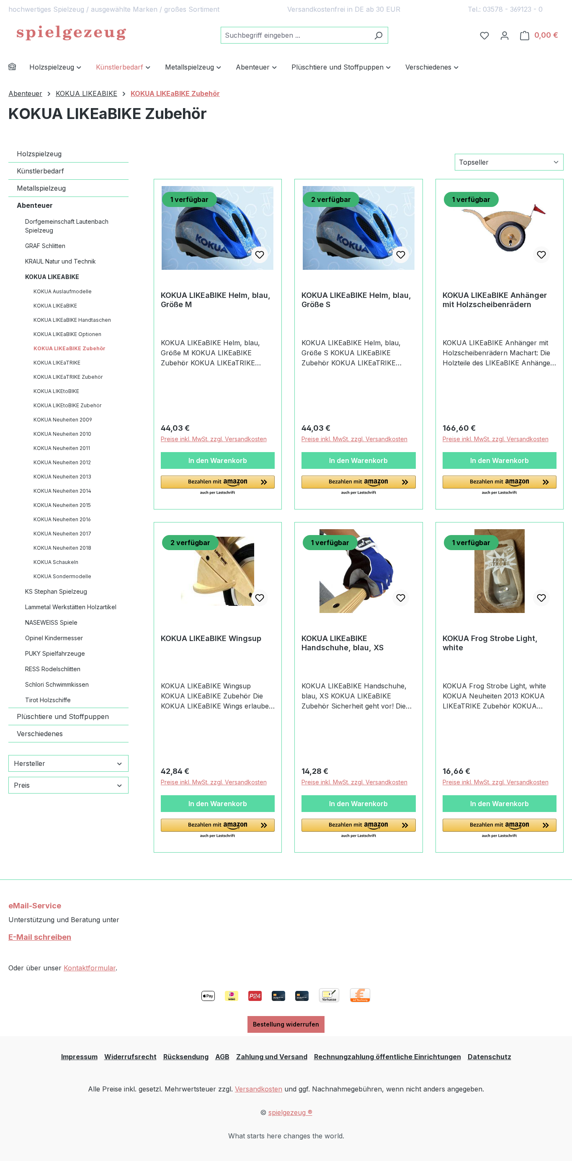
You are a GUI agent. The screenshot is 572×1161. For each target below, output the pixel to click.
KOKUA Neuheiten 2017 (62, 533)
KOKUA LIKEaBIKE (55, 306)
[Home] (18, 68)
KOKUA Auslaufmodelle (62, 291)
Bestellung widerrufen (286, 1024)
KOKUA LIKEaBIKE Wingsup (211, 638)
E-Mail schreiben (39, 937)
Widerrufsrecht (130, 1056)
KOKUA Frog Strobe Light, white (490, 643)
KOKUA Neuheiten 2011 (61, 448)
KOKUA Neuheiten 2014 (62, 491)
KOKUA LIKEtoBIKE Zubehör (67, 405)
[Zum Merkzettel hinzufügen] (259, 254)
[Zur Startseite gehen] (71, 33)
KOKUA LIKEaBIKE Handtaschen (72, 320)
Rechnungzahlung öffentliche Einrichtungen (387, 1056)
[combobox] (295, 35)
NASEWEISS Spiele (51, 622)
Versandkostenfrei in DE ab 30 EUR (343, 9)
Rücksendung (186, 1056)
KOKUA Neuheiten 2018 (62, 548)
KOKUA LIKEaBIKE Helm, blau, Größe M (216, 300)
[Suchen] (378, 35)
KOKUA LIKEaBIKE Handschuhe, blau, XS (342, 643)
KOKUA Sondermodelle (62, 576)
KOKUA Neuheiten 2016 (62, 519)
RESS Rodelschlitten (52, 668)
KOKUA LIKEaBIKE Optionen (67, 334)
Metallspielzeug (41, 188)
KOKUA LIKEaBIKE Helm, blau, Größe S (356, 300)
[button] (218, 486)
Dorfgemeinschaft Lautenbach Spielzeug (66, 226)
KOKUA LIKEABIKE (52, 276)
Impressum (79, 1056)
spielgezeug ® (290, 1112)
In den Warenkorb (217, 460)
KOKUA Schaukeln (55, 562)
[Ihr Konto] (505, 35)
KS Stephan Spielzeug (56, 591)
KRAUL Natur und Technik (60, 261)
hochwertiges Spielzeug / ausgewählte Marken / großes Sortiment (113, 9)
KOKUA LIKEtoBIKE (56, 391)
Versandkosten (258, 1089)
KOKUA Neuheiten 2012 (62, 462)
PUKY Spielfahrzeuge (55, 653)
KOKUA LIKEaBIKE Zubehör (69, 348)
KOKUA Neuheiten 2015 (62, 505)
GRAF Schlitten (45, 245)
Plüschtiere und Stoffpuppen (63, 716)
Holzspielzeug (39, 154)
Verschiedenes (40, 733)
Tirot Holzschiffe (48, 699)
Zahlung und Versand (271, 1056)
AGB (222, 1056)
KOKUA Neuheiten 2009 (62, 419)
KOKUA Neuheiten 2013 (62, 476)
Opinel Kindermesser (54, 637)
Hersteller (29, 763)
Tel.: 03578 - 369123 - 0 (505, 9)
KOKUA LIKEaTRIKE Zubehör (68, 377)
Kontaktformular (90, 968)
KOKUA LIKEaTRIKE (56, 362)
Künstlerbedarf (40, 171)
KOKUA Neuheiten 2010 (62, 434)
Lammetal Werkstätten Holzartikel (70, 606)
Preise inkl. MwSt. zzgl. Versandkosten (214, 438)
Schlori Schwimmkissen (57, 684)
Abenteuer (35, 205)
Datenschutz (489, 1056)
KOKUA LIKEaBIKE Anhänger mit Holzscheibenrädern (495, 300)
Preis (22, 785)
